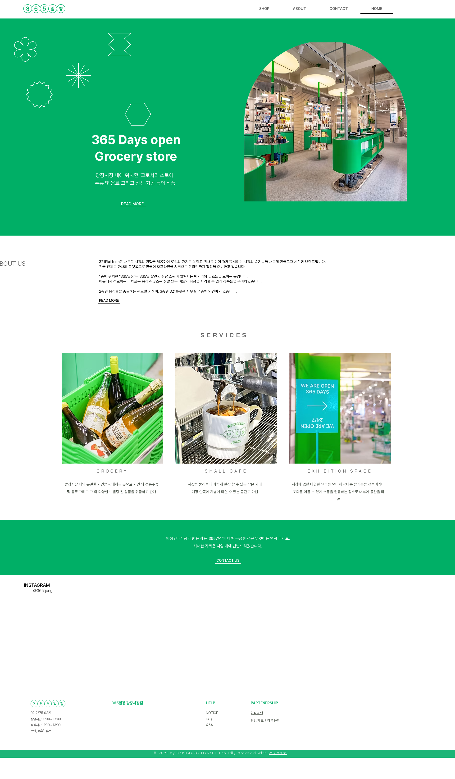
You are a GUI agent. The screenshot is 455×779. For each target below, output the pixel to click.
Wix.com (278, 753)
